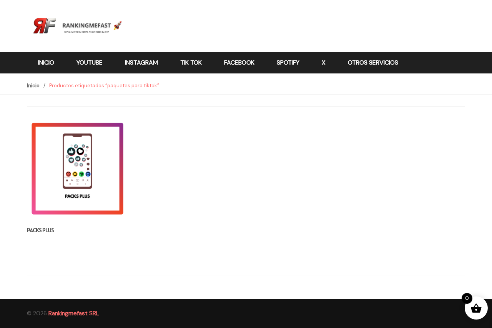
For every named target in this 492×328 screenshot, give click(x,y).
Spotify (288, 62)
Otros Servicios (373, 62)
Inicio (46, 62)
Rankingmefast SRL (73, 313)
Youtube (89, 62)
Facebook (239, 62)
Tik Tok (191, 62)
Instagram (141, 62)
